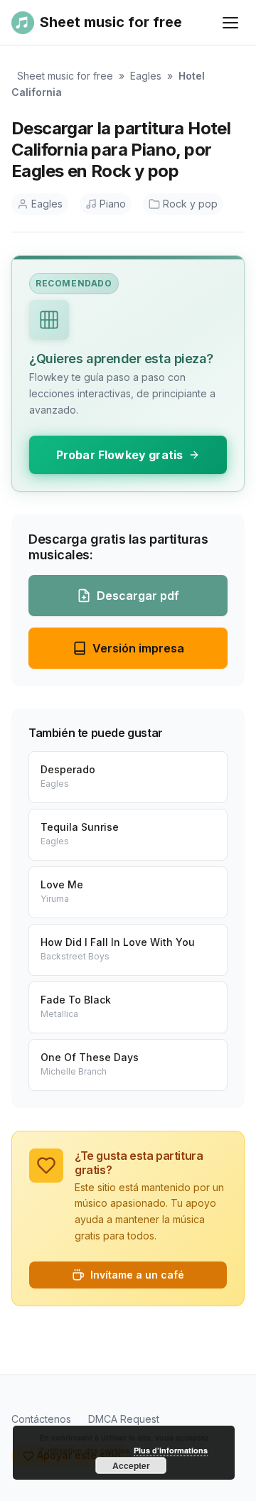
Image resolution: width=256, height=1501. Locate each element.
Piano (113, 204)
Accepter (131, 1465)
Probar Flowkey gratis (119, 455)
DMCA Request (123, 1419)
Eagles (145, 76)
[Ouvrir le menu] (230, 23)
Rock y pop (190, 204)
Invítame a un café (137, 1275)
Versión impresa (138, 648)
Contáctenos (41, 1419)
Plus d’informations (171, 1450)
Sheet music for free (65, 76)
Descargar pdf (138, 595)
